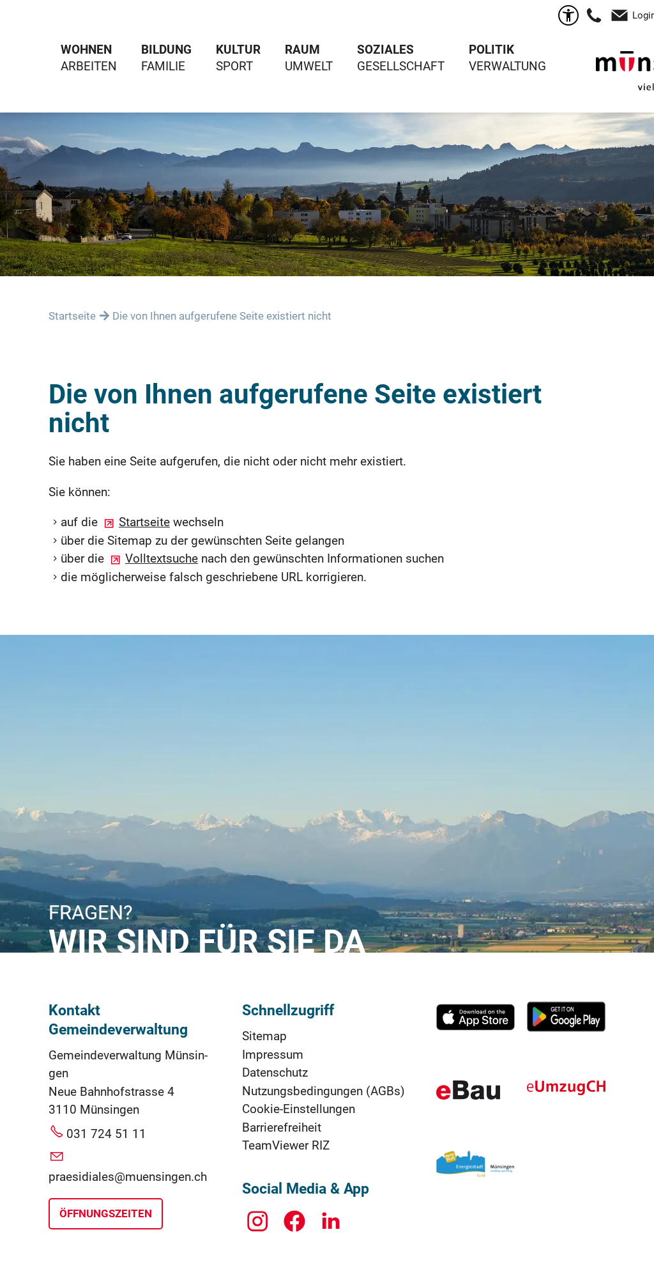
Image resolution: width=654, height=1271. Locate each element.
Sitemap (264, 1036)
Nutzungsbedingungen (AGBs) (323, 1091)
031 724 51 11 (106, 1134)
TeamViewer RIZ (286, 1145)
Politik (491, 49)
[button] (594, 15)
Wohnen (86, 49)
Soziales (385, 49)
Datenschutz (275, 1072)
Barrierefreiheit (281, 1127)
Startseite (144, 522)
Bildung (166, 49)
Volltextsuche (161, 558)
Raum (302, 49)
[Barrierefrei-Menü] (568, 15)
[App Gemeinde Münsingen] (475, 1029)
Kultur (238, 49)
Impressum (272, 1054)
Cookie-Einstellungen (298, 1109)
